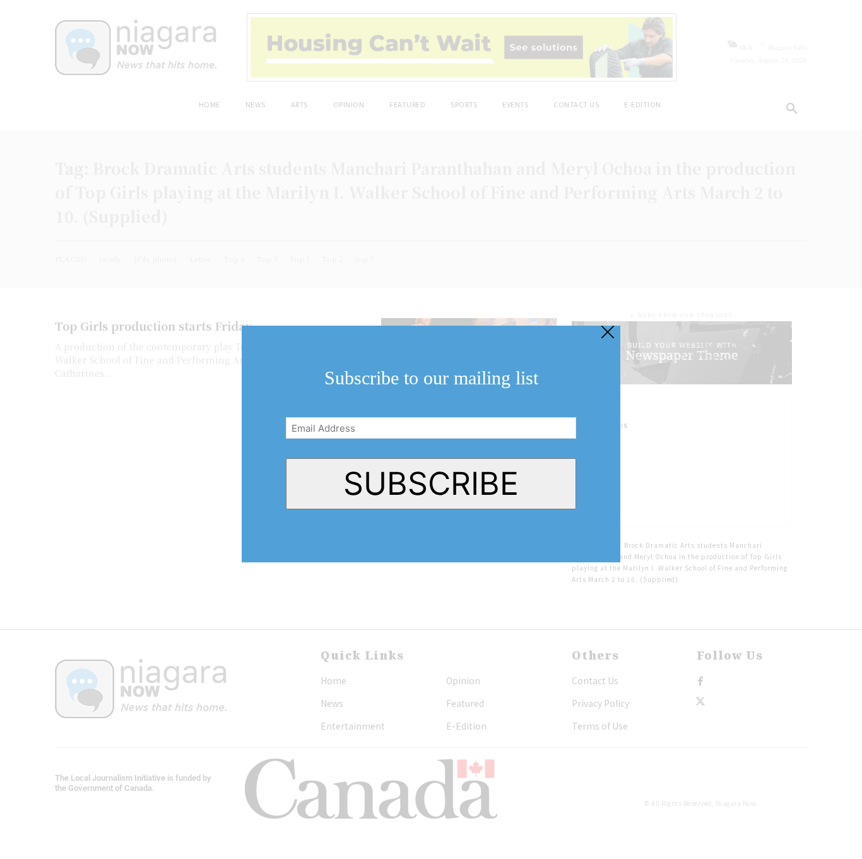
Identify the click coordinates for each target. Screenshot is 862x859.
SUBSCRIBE (431, 483)
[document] (431, 429)
